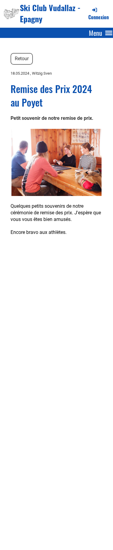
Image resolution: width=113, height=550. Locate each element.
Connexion (98, 17)
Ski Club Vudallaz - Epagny (50, 13)
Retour (22, 58)
